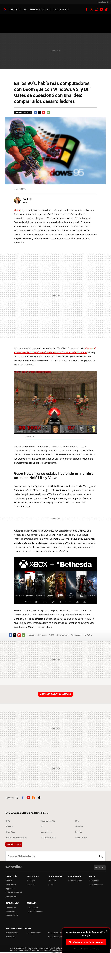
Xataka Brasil (11, 937)
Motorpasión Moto (96, 885)
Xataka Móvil (11, 885)
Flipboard (43, 112)
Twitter (91, 9)
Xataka (9, 881)
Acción (9, 826)
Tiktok (106, 9)
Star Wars (10, 832)
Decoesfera (10, 911)
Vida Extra (31, 885)
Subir (97, 867)
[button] (27, 199)
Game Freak (46, 832)
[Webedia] (104, 2)
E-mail (48, 112)
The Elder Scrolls (48, 837)
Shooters (42, 635)
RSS (34, 797)
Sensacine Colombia (55, 937)
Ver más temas (14, 844)
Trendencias (11, 907)
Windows (77, 635)
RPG (8, 821)
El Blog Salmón (32, 907)
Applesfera (10, 889)
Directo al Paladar (75, 881)
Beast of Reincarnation (16, 837)
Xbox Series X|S (61, 9)
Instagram (96, 9)
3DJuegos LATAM (34, 933)
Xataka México (12, 933)
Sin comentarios (24, 112)
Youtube (101, 9)
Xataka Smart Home (14, 892)
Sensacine (52, 881)
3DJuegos (31, 881)
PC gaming (63, 635)
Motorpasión (94, 881)
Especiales (14, 9)
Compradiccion (12, 915)
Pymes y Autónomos (35, 911)
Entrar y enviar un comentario (56, 694)
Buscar (101, 856)
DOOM (89, 635)
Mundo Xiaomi (11, 896)
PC (52, 635)
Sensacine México (55, 933)
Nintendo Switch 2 (40, 9)
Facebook (86, 9)
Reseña (78, 832)
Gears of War (81, 837)
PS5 (25, 9)
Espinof (50, 885)
